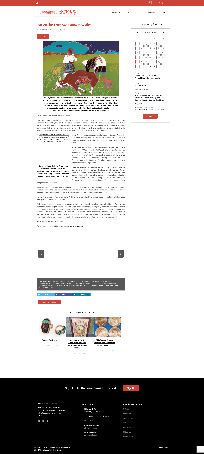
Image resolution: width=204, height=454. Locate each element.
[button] (41, 254)
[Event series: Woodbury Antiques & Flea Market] (154, 107)
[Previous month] (138, 32)
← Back (43, 36)
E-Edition (163, 13)
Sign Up (131, 388)
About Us (116, 13)
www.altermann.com (76, 226)
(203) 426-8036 (90, 421)
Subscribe (127, 414)
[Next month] (163, 32)
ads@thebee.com (90, 428)
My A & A (129, 13)
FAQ (125, 423)
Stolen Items (128, 437)
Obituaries (127, 432)
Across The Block (49, 340)
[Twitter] (44, 422)
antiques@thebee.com (92, 435)
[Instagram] (49, 422)
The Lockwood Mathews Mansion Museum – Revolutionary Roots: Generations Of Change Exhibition (149, 97)
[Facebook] (40, 422)
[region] (81, 259)
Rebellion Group (55, 450)
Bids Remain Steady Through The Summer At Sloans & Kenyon (104, 342)
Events (140, 13)
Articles (151, 13)
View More (150, 116)
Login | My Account (163, 3)
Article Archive (128, 427)
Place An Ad (128, 418)
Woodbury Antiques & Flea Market (149, 110)
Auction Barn (140, 85)
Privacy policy (164, 447)
